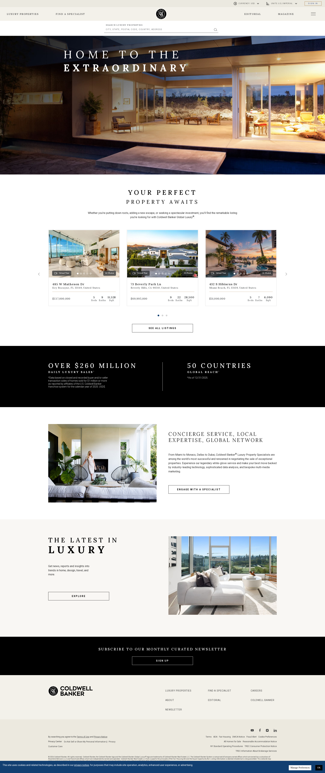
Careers (256, 690)
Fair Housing (225, 737)
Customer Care (55, 746)
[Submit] (215, 29)
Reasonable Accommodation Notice (260, 741)
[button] (158, 315)
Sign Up (162, 660)
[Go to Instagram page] (267, 730)
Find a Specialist (70, 14)
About (169, 700)
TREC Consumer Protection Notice (261, 746)
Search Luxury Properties (124, 25)
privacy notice (81, 765)
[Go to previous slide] (39, 274)
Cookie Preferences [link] (267, 737)
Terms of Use (83, 737)
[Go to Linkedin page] (275, 730)
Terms (209, 737)
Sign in (313, 3)
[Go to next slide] (286, 274)
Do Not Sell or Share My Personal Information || (85, 742)
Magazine (286, 14)
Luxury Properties (23, 14)
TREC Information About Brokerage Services (256, 751)
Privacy (112, 742)
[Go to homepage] (161, 13)
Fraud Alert (251, 737)
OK (319, 767)
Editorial (252, 14)
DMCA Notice (238, 737)
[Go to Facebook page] (260, 730)
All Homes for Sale (232, 741)
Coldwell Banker (262, 700)
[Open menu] (313, 14)
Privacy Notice (100, 737)
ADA (215, 737)
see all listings (163, 328)
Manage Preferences (300, 767)
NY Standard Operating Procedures (226, 746)
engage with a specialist (199, 489)
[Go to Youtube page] (252, 730)
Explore (79, 596)
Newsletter (173, 709)
